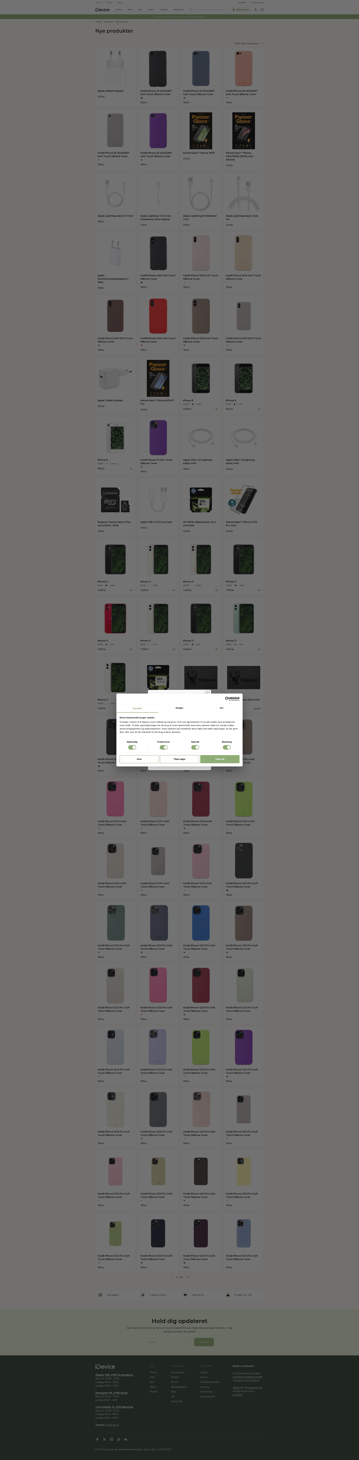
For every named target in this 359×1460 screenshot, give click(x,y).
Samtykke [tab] (137, 708)
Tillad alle (220, 759)
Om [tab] (221, 708)
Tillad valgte (179, 759)
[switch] (164, 747)
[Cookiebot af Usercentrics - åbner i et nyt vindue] (227, 699)
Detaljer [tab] (179, 708)
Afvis (139, 759)
